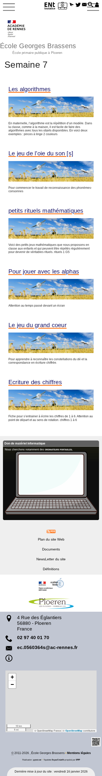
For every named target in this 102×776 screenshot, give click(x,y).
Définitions (51, 569)
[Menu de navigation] (9, 7)
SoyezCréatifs (58, 759)
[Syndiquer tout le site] (51, 531)
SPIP (78, 759)
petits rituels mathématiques (45, 211)
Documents (51, 549)
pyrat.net (37, 759)
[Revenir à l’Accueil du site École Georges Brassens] (16, 28)
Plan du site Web (51, 539)
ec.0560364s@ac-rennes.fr (47, 647)
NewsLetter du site (51, 559)
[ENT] (50, 6)
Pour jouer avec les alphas (43, 271)
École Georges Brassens (38, 48)
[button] (72, 5)
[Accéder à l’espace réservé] (97, 5)
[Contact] (84, 5)
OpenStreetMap (73, 730)
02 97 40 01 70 (33, 637)
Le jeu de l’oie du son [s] (40, 153)
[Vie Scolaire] (63, 6)
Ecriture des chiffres (35, 382)
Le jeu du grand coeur (37, 325)
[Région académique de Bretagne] (51, 584)
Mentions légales (79, 753)
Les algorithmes (29, 89)
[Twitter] (78, 5)
